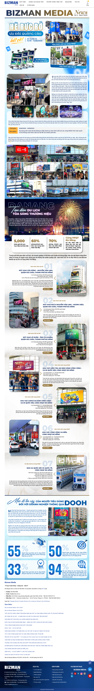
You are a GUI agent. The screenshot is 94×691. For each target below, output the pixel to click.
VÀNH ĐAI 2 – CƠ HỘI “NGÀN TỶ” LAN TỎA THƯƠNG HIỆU (20, 651)
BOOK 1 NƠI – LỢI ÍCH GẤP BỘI (13, 628)
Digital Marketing (37, 672)
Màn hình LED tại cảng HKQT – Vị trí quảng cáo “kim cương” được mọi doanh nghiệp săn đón (28, 637)
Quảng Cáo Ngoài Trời (36, 2)
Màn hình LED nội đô (57, 674)
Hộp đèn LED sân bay (57, 679)
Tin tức (77, 2)
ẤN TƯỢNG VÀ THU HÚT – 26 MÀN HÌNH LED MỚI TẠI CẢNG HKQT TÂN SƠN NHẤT (26, 616)
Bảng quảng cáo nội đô (58, 669)
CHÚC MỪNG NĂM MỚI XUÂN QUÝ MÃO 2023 (16, 648)
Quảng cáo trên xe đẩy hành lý (59, 682)
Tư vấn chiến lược (38, 669)
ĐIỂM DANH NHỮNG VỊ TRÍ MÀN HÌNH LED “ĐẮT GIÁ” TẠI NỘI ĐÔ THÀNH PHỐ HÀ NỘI (27, 631)
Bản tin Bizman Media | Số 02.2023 (14, 610)
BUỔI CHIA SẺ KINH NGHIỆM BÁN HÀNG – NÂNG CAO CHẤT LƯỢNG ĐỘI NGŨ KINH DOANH (28, 622)
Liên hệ (21, 5)
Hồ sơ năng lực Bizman (35, 601)
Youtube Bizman (23, 601)
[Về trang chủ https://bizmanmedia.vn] (11, 3)
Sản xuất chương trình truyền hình (41, 679)
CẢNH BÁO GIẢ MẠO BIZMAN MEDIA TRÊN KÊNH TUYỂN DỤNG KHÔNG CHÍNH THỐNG (27, 640)
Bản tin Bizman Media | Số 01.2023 (14, 607)
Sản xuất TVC (37, 677)
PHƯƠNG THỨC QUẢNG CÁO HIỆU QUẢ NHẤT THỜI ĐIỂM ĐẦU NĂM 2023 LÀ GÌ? (25, 642)
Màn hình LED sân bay (58, 677)
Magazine (68, 2)
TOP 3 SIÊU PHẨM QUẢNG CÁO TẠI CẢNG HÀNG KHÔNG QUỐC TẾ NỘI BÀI (24, 634)
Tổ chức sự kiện (37, 682)
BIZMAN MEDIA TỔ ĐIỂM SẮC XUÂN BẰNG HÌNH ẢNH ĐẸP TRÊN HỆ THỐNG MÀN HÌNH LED (29, 645)
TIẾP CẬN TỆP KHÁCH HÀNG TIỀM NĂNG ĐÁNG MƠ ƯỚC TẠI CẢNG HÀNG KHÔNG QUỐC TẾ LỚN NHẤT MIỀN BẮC (34, 613)
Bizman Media (51, 689)
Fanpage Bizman (14, 601)
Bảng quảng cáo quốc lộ (58, 672)
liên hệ (43, 588)
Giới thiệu (22, 2)
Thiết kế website (37, 674)
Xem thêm (8, 604)
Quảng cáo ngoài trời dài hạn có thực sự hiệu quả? (17, 654)
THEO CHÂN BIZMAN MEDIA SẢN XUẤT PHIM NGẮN (18, 625)
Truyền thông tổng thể (54, 2)
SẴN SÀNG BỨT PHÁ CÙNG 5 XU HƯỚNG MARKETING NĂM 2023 (21, 619)
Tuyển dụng (31, 5)
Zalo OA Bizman (45, 601)
